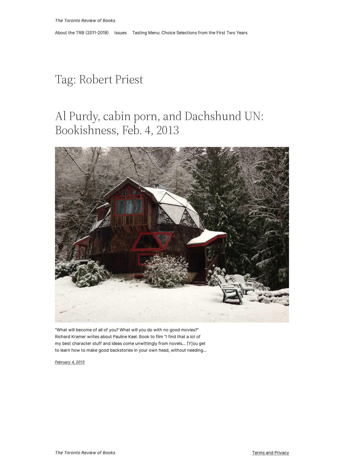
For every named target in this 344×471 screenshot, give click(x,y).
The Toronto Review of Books (85, 20)
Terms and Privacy (270, 452)
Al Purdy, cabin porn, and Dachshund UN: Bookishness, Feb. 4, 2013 (159, 123)
